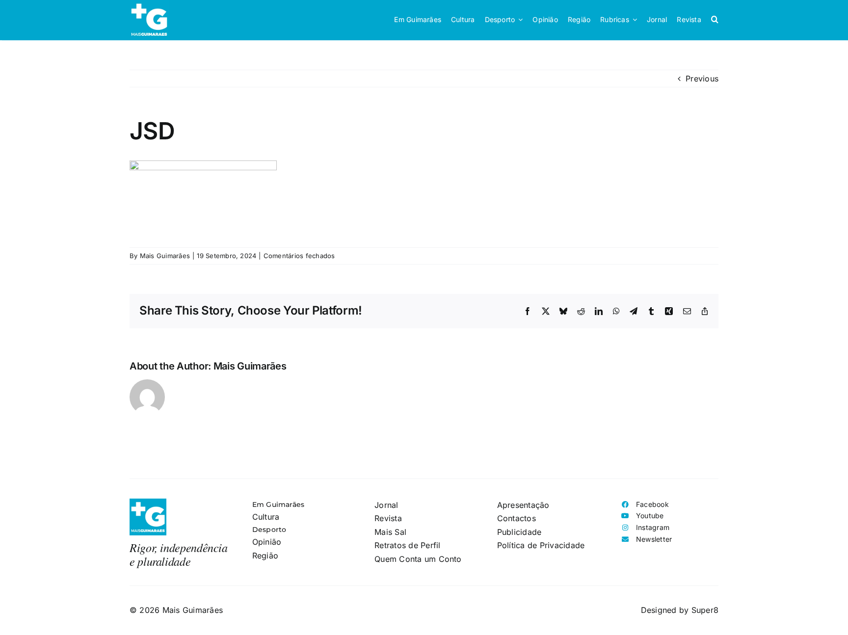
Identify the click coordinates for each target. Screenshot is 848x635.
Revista (388, 518)
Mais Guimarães (165, 256)
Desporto (269, 529)
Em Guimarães (278, 504)
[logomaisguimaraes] (148, 502)
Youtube (650, 515)
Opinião (267, 542)
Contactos (516, 518)
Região (265, 555)
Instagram (652, 527)
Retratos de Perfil (407, 545)
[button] (714, 19)
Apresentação (523, 505)
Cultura (266, 517)
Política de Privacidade (541, 545)
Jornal (386, 505)
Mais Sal (390, 532)
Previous (702, 78)
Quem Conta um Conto (418, 559)
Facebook (652, 504)
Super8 (704, 610)
